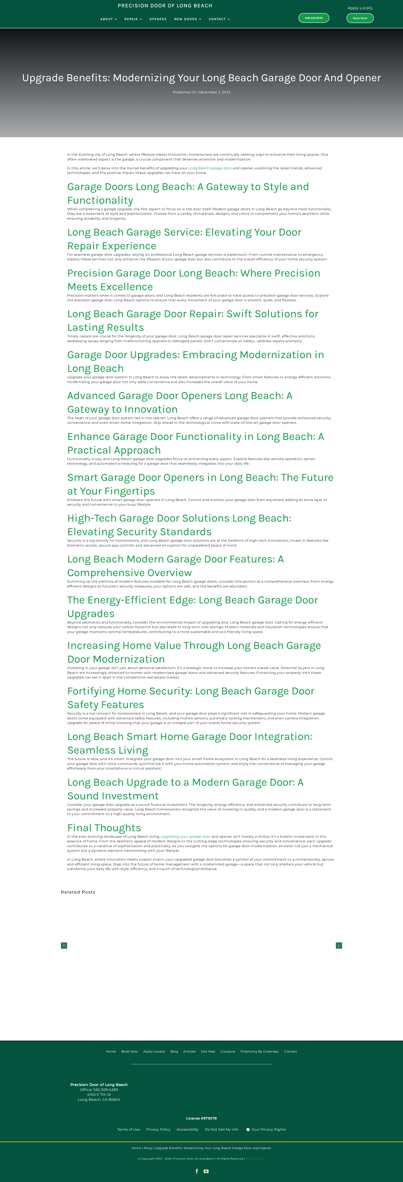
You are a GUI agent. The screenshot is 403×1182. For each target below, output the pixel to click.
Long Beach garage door (210, 168)
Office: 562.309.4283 (99, 1090)
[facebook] (197, 1171)
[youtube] (206, 1171)
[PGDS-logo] (201, 1079)
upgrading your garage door (186, 837)
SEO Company (255, 1158)
